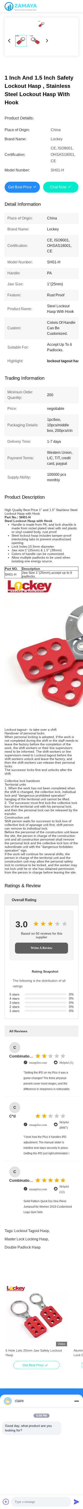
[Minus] (76, 1401)
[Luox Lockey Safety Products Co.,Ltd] (21, 6)
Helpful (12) (64, 1189)
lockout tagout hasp (31, 1231)
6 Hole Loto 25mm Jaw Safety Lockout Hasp (34, 1353)
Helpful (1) (66, 1062)
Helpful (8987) (64, 1124)
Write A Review (41, 948)
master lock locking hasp (26, 1239)
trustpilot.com (38, 1062)
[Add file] (6, 1502)
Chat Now (58, 187)
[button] (11, 1323)
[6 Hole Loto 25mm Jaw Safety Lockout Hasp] (36, 1315)
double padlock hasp (23, 1247)
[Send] (76, 1502)
